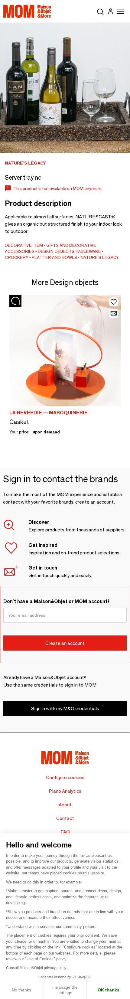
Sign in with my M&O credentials (65, 708)
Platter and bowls (54, 257)
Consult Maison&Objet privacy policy (36, 968)
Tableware (88, 251)
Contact (65, 818)
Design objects (56, 251)
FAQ (65, 832)
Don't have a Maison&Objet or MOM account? (56, 601)
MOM (27, 11)
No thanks (21, 990)
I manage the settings (65, 990)
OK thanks (108, 990)
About (65, 805)
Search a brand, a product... (100, 10)
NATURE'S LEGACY (99, 257)
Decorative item (24, 245)
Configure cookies (65, 777)
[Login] (110, 12)
